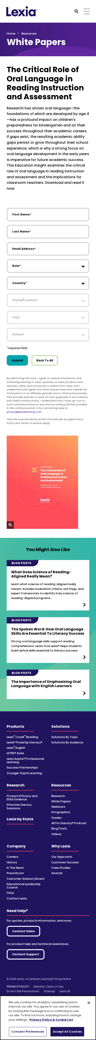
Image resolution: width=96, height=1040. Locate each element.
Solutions (60, 726)
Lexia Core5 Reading (22, 737)
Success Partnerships (22, 767)
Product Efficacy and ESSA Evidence (22, 797)
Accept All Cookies (67, 1031)
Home (11, 33)
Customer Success (65, 862)
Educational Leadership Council (24, 885)
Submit (17, 360)
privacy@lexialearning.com (24, 412)
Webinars (58, 807)
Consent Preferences (27, 1031)
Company (16, 846)
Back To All (44, 360)
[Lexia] (21, 11)
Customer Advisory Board (25, 879)
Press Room (15, 873)
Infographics (60, 812)
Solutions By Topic (64, 737)
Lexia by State (20, 819)
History (12, 862)
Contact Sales (23, 931)
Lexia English (16, 748)
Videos (56, 834)
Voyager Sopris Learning (24, 773)
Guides (56, 818)
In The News (15, 868)
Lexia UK (65, 991)
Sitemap (49, 991)
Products (15, 726)
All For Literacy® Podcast (69, 823)
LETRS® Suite (15, 753)
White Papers (61, 801)
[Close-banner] (89, 1003)
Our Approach (61, 857)
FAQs (10, 893)
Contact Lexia (17, 898)
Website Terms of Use (48, 986)
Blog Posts (59, 828)
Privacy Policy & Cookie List (51, 1020)
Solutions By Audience (67, 742)
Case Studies (61, 868)
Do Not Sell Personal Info (23, 991)
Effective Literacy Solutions (19, 806)
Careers (12, 857)
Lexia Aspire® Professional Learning (25, 760)
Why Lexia (60, 846)
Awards (57, 873)
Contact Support (26, 954)
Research (16, 785)
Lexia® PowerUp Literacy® (24, 742)
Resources (61, 785)
